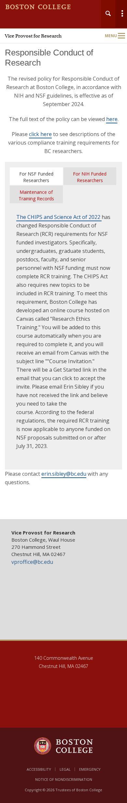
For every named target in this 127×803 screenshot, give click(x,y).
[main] (63, 278)
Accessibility (39, 769)
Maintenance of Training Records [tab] (36, 195)
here (112, 119)
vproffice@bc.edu (32, 561)
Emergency (90, 769)
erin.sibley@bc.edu (63, 473)
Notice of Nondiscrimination (63, 779)
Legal (65, 769)
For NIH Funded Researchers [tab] (89, 177)
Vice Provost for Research (33, 36)
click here (40, 134)
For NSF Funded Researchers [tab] (36, 177)
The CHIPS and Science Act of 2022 (59, 217)
